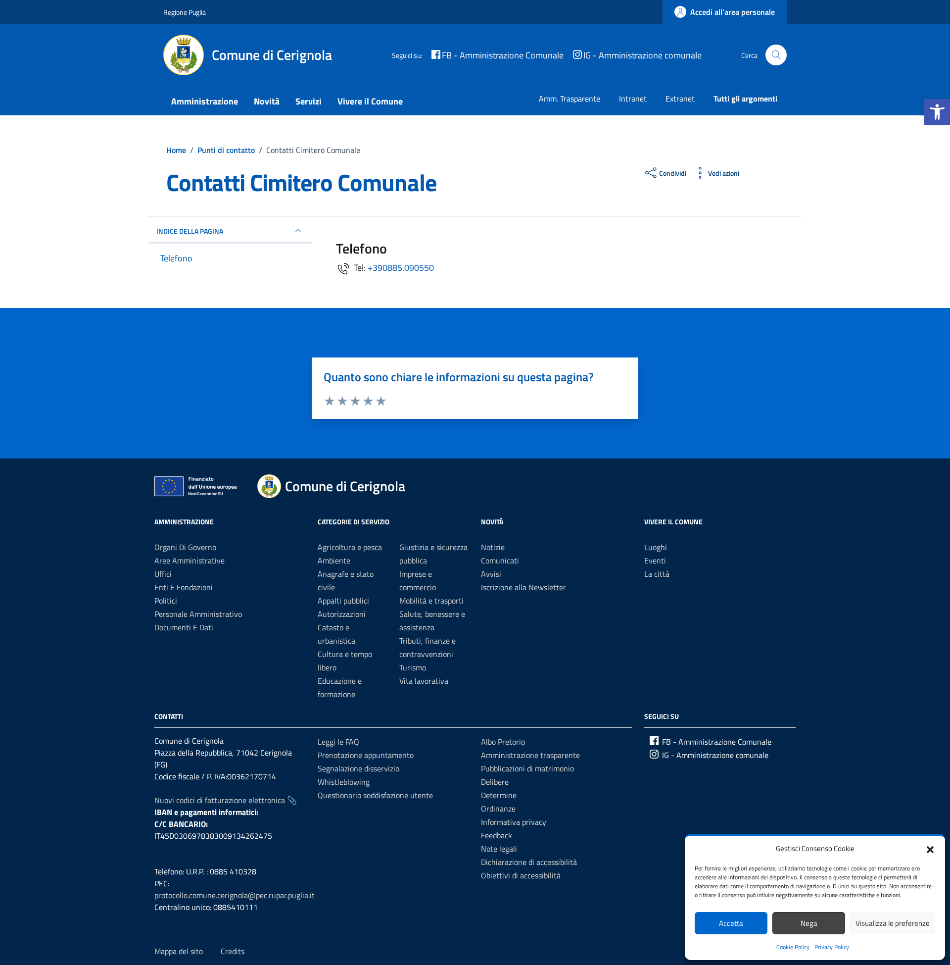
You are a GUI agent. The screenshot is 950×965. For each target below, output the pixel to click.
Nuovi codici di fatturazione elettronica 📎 (225, 800)
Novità (267, 101)
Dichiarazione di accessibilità (529, 862)
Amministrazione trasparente (530, 755)
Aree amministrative (189, 560)
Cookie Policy (792, 947)
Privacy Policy (831, 947)
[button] (937, 112)
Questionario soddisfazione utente (375, 795)
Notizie (493, 547)
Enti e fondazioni (183, 587)
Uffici (163, 574)
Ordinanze (498, 808)
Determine (499, 795)
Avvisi (491, 574)
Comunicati (500, 560)
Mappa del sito (178, 951)
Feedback (496, 835)
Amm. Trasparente (569, 98)
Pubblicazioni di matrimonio (527, 768)
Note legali (499, 849)
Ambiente (334, 560)
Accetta (731, 923)
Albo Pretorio (503, 742)
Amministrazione (204, 101)
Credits (232, 951)
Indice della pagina (189, 231)
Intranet (633, 98)
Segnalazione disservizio (358, 768)
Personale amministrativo (198, 614)
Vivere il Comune (370, 101)
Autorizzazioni (342, 614)
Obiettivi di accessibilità (521, 875)
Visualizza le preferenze (892, 923)
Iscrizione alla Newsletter (523, 587)
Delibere (495, 782)
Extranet (680, 98)
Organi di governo (185, 547)
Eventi (655, 560)
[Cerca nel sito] (776, 55)
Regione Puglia (184, 12)
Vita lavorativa (423, 681)
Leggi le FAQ (338, 742)
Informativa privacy (513, 822)
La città (656, 574)
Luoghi (655, 547)
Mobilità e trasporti (431, 601)
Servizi (308, 101)
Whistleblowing (344, 782)
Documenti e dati (183, 627)
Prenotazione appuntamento (366, 755)
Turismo (412, 667)
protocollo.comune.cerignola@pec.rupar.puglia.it (234, 895)
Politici (165, 601)
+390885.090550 (401, 267)
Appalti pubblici (343, 601)
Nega (809, 923)
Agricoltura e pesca (350, 547)
